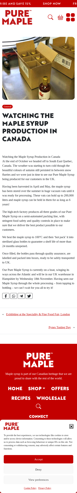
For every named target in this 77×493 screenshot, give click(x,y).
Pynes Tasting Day (60, 327)
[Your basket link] (59, 17)
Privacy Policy (44, 488)
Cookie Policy (30, 488)
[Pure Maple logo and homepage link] (38, 359)
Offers (60, 388)
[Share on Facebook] (5, 296)
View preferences (38, 479)
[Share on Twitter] (29, 296)
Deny (38, 469)
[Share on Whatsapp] (13, 296)
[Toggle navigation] (70, 17)
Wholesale (51, 398)
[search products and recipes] (49, 17)
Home (15, 388)
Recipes (20, 398)
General (7, 106)
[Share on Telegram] (21, 296)
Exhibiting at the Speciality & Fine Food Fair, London (38, 314)
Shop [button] (34, 388)
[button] (71, 426)
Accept (38, 459)
